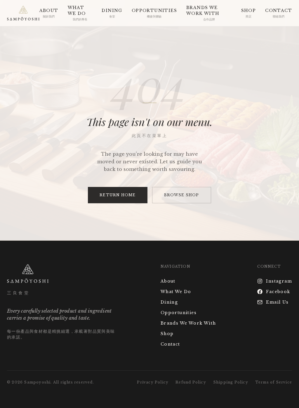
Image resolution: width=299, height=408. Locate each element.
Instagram (279, 281)
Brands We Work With (188, 323)
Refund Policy (190, 382)
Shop (167, 333)
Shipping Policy (230, 382)
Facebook (278, 291)
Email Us (277, 302)
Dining (169, 302)
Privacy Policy (152, 382)
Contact (170, 344)
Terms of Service (273, 382)
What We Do (176, 291)
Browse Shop (181, 195)
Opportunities (179, 312)
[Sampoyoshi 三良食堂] (23, 13)
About (168, 281)
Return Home (117, 195)
